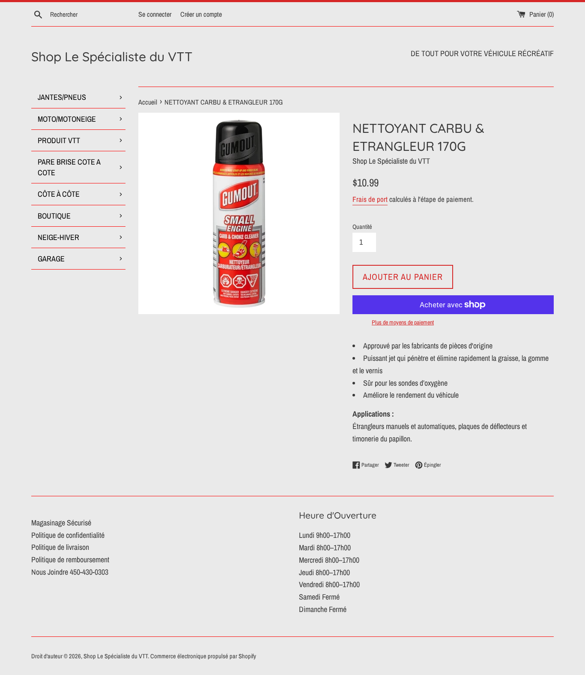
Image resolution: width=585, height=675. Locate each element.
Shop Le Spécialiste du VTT (111, 56)
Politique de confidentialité (67, 535)
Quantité (362, 226)
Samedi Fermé (319, 596)
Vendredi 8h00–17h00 (329, 584)
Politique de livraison (60, 547)
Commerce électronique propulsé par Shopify (203, 656)
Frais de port (370, 199)
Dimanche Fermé (322, 609)
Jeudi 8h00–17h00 (324, 572)
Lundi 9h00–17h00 (324, 535)
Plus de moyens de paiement (403, 322)
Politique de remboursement (70, 559)
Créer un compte (201, 14)
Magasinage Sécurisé (61, 522)
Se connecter (154, 14)
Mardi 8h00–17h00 (325, 547)
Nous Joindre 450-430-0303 (69, 572)
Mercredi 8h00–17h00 (329, 560)
